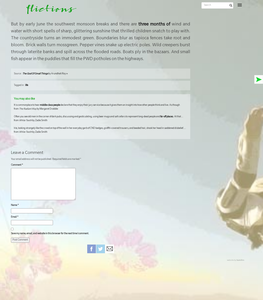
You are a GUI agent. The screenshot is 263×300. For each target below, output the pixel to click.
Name (15, 205)
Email (14, 217)
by (45, 74)
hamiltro (240, 260)
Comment (17, 165)
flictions (49, 10)
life (26, 85)
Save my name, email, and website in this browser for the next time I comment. (50, 233)
